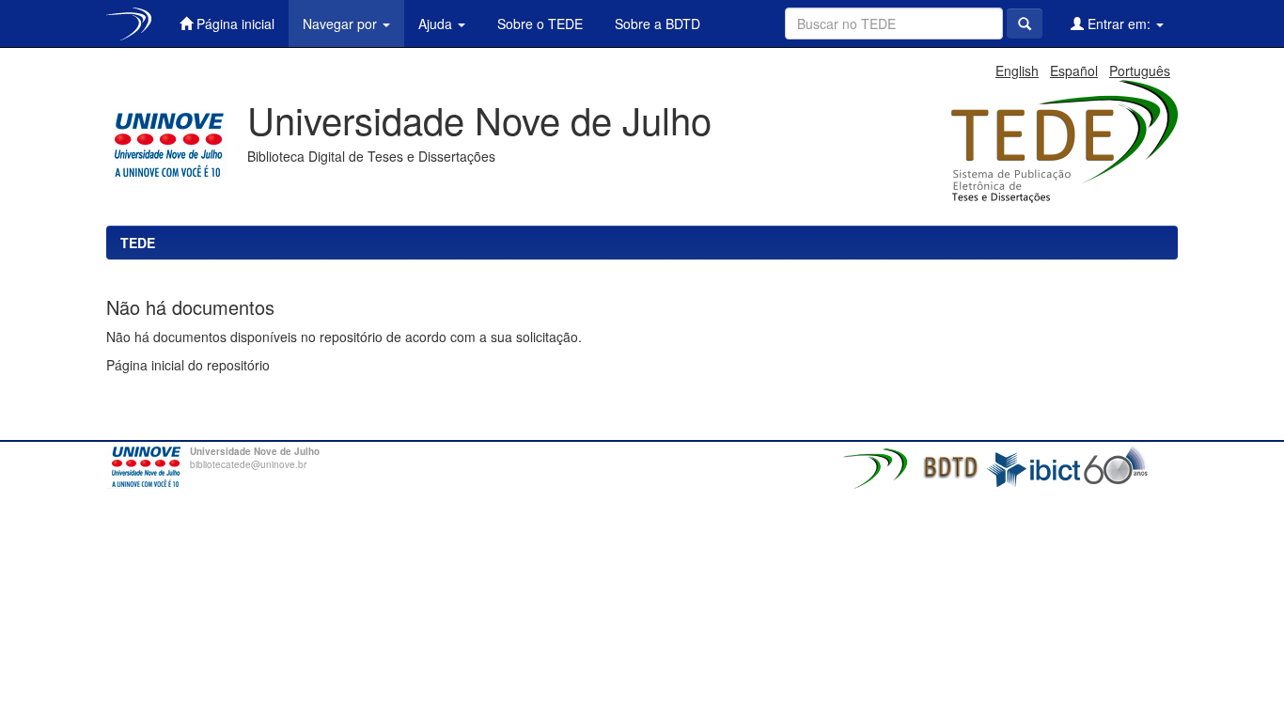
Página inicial (233, 23)
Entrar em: (1119, 23)
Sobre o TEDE (538, 23)
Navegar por (342, 23)
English (1017, 70)
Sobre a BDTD (655, 23)
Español (1074, 70)
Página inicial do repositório (188, 364)
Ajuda (437, 23)
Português (1139, 70)
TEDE (137, 242)
